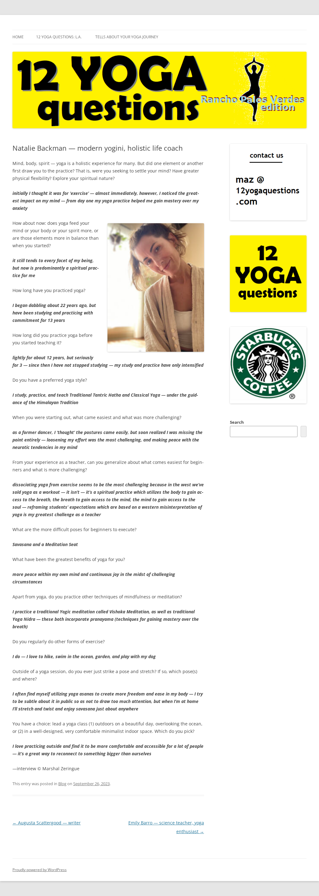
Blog (62, 783)
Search (237, 422)
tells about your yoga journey (126, 37)
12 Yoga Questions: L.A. (59, 37)
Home (18, 37)
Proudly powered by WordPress (39, 869)
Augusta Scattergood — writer (46, 823)
